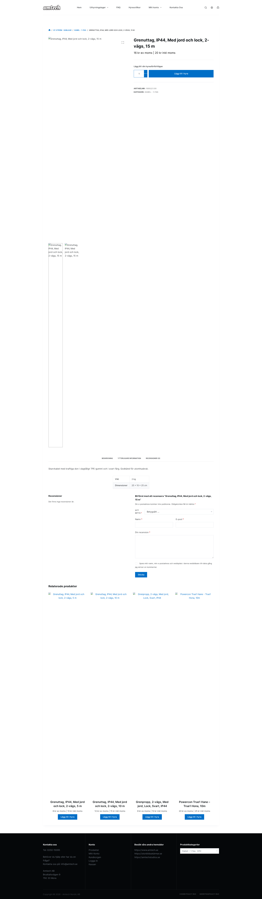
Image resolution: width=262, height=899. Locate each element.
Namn (138, 519)
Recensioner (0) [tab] (153, 458)
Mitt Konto (94, 853)
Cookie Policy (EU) (187, 894)
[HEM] (49, 30)
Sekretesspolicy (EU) (209, 894)
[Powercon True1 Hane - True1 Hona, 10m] (194, 694)
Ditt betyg (138, 511)
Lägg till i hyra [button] (68, 817)
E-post (180, 519)
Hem (79, 7)
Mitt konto (154, 7)
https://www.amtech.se (146, 850)
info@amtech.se (69, 864)
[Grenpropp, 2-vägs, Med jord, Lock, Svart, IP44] (152, 694)
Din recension (142, 532)
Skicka (141, 574)
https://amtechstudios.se (147, 857)
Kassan (92, 864)
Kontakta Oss (176, 7)
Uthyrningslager (98, 7)
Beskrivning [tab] (107, 458)
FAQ (118, 7)
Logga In (93, 860)
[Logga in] (212, 8)
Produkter (94, 850)
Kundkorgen (95, 857)
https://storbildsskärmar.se (148, 853)
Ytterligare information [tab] (129, 458)
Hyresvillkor (135, 7)
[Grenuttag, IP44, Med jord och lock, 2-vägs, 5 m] (67, 694)
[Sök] (206, 8)
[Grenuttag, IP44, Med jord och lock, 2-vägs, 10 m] (110, 694)
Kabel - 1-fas (151, 92)
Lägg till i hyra (181, 73)
